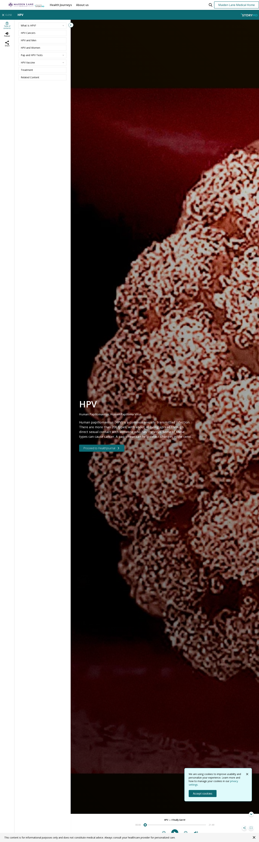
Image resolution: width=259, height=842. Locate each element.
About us (82, 5)
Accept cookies (202, 793)
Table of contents (7, 27)
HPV (20, 15)
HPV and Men (28, 40)
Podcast (7, 36)
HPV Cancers (28, 33)
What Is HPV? (28, 25)
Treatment (27, 70)
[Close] (254, 837)
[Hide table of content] (71, 25)
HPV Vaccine (28, 62)
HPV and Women (30, 47)
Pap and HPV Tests (32, 55)
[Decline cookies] (247, 774)
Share (7, 45)
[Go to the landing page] (24, 4)
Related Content (30, 77)
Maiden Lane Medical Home (236, 5)
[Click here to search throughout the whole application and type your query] (210, 5)
